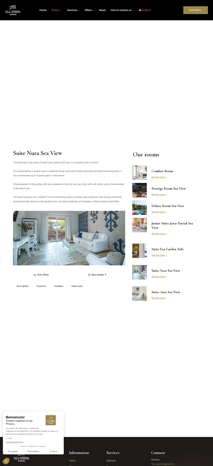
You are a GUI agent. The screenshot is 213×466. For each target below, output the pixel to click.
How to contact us (121, 10)
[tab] (22, 286)
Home (43, 10)
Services (72, 10)
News (102, 10)
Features (41, 286)
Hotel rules (77, 286)
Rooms (55, 10)
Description (23, 286)
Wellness (111, 460)
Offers (88, 10)
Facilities (58, 286)
